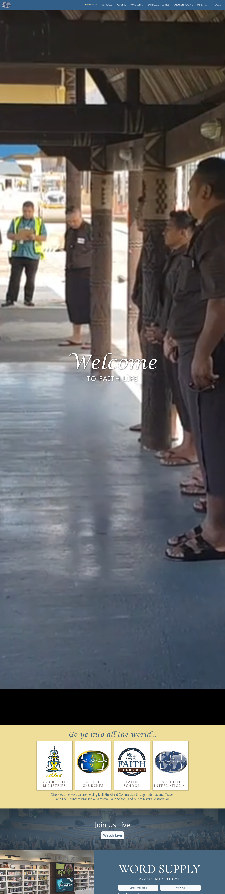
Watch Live (112, 835)
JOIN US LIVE (106, 5)
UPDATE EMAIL (90, 4)
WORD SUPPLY (137, 5)
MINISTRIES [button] (202, 5)
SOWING (217, 5)
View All (180, 887)
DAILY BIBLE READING (183, 5)
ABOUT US (121, 5)
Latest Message (138, 887)
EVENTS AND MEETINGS (158, 5)
